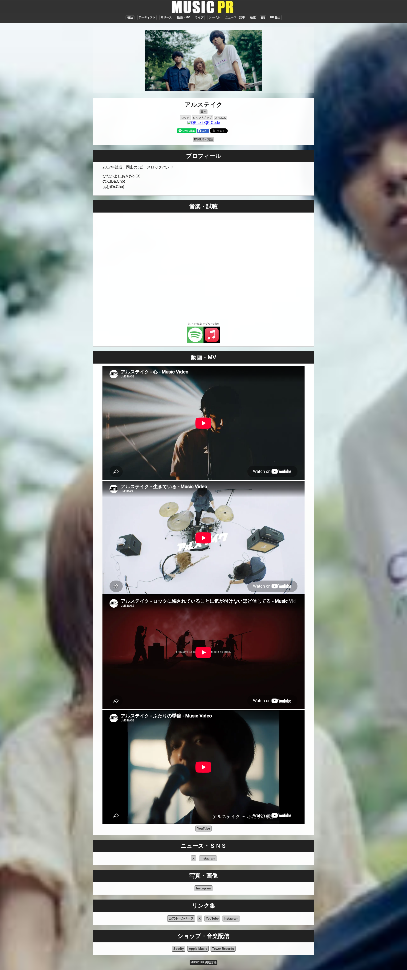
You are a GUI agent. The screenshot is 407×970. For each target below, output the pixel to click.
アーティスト (146, 17)
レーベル (214, 17)
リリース (166, 17)
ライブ (199, 17)
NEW (130, 17)
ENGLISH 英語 (203, 139)
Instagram (208, 858)
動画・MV (183, 17)
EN (263, 17)
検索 (253, 17)
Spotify (178, 948)
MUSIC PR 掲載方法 (203, 962)
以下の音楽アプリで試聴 (203, 324)
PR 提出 (275, 17)
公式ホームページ (181, 918)
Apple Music (198, 948)
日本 (203, 111)
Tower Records (223, 948)
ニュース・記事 (235, 17)
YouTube (203, 828)
